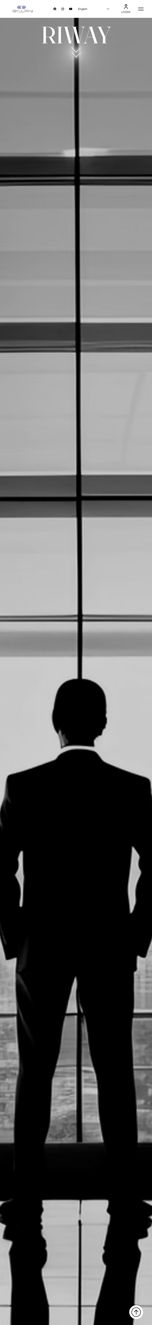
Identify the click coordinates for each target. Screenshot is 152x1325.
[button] (126, 7)
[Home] (136, 1312)
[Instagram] (63, 9)
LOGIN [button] (126, 11)
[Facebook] (55, 9)
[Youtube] (70, 9)
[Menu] (141, 9)
